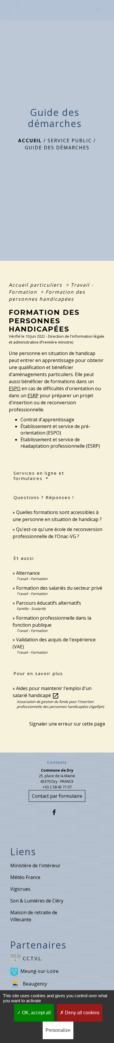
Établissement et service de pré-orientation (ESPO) (55, 429)
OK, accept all (36, 1012)
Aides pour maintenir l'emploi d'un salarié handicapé (52, 692)
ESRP (33, 395)
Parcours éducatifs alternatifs (48, 603)
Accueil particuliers (36, 285)
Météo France (25, 877)
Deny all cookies (81, 1012)
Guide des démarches (57, 147)
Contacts (57, 762)
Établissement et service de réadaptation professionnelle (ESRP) (60, 442)
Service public (70, 140)
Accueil (30, 140)
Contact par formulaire (57, 796)
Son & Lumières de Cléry (36, 900)
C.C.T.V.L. (32, 958)
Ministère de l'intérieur (35, 865)
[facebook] (57, 812)
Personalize (58, 1030)
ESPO (14, 388)
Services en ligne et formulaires (38, 475)
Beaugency (35, 983)
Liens (23, 851)
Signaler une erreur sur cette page (67, 724)
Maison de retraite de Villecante (33, 916)
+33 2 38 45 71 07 (57, 787)
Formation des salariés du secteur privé (59, 588)
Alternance (28, 573)
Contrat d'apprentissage (47, 419)
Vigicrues (20, 889)
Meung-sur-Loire (39, 971)
